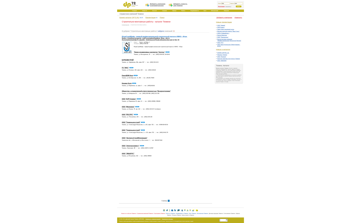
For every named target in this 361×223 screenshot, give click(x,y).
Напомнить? (228, 6)
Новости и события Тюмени (128, 213)
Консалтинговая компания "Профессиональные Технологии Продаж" (229, 40)
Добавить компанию (224, 18)
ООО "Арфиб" (221, 25)
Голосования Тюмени (229, 213)
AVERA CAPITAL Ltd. (223, 52)
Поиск (162, 18)
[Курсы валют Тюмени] (197, 210)
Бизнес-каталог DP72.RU (129, 18)
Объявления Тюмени (202, 213)
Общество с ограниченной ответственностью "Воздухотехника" (146, 91)
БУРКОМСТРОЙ (128, 60)
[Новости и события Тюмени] (164, 210)
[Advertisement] (165, 179)
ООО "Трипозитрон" (222, 37)
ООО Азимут (221, 27)
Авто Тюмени (192, 213)
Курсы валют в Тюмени (188, 215)
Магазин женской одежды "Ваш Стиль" (228, 31)
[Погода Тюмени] (193, 210)
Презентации (150, 18)
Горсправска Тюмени (159, 213)
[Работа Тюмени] (172, 210)
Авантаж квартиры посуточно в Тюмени (228, 58)
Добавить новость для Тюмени (180, 4)
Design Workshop (222, 35)
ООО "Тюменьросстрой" (131, 122)
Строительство (125, 24)
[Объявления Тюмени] (182, 210)
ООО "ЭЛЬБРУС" (128, 153)
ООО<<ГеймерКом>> (223, 33)
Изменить (238, 18)
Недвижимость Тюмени (182, 213)
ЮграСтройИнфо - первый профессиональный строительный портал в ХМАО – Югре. (154, 36)
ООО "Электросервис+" (131, 146)
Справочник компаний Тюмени (132, 14)
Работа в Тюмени (170, 213)
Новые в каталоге (223, 49)
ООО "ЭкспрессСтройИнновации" (134, 138)
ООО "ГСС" (220, 42)
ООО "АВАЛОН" (222, 60)
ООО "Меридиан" (128, 107)
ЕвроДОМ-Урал (127, 75)
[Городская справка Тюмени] (170, 210)
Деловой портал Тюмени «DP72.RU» (135, 219)
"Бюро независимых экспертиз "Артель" (149, 52)
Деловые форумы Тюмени (216, 213)
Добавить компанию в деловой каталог (157, 4)
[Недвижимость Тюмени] (175, 210)
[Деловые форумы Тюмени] (185, 210)
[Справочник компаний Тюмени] (167, 210)
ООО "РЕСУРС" (127, 114)
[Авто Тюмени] (178, 210)
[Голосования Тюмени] (187, 210)
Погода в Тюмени (176, 215)
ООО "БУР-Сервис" (129, 99)
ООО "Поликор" (221, 56)
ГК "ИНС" (125, 68)
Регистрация (221, 6)
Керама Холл (127, 83)
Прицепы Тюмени (222, 54)
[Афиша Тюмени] (190, 210)
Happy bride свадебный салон (225, 29)
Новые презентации (224, 22)
